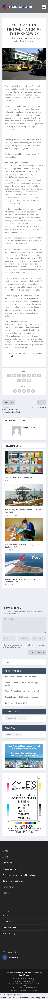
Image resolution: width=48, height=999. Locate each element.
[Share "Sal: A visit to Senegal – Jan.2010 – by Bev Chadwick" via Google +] (19, 375)
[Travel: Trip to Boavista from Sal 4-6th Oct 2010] (24, 495)
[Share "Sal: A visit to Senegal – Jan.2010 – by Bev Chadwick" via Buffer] (38, 375)
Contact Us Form (9, 869)
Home (44, 997)
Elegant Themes (23, 972)
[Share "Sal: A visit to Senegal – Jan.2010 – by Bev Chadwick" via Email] (24, 380)
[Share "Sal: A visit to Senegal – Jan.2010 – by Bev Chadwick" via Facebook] (9, 375)
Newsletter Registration (12, 881)
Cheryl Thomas (22, 38)
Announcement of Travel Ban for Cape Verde (21, 684)
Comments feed (9, 927)
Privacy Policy (8, 887)
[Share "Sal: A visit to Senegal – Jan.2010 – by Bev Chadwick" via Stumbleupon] (19, 380)
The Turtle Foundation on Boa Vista (20, 677)
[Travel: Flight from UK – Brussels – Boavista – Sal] (24, 564)
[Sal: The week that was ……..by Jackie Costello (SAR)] (24, 529)
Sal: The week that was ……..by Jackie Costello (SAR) (22, 545)
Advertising (7, 863)
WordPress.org (8, 933)
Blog (38, 997)
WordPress (24, 975)
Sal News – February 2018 (16, 703)
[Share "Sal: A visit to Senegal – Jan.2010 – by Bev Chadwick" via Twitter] (14, 375)
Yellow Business (27, 997)
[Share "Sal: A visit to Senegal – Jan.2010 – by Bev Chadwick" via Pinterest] (28, 375)
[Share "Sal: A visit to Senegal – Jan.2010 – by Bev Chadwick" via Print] (28, 380)
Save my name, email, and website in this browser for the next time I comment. (23, 646)
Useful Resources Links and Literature (18, 875)
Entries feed (7, 921)
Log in (5, 915)
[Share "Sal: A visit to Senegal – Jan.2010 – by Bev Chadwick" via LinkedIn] (33, 375)
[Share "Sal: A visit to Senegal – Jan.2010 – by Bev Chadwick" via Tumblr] (24, 375)
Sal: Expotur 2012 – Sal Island (18, 477)
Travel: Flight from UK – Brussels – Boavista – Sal (21, 580)
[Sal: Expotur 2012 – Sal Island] (24, 462)
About (5, 857)
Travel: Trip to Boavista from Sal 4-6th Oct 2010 (23, 511)
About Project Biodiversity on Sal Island (22, 691)
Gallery (4, 997)
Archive (16, 41)
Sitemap (6, 893)
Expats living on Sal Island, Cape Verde (21, 697)
